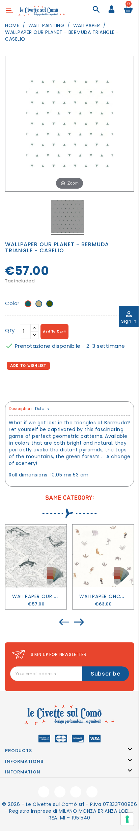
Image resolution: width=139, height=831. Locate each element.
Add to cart (54, 331)
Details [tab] (42, 408)
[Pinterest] (41, 384)
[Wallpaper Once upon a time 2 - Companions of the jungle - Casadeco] (103, 557)
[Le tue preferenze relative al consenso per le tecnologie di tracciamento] (127, 819)
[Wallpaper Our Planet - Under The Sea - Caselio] (35, 557)
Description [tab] (20, 408)
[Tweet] (26, 384)
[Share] (11, 384)
